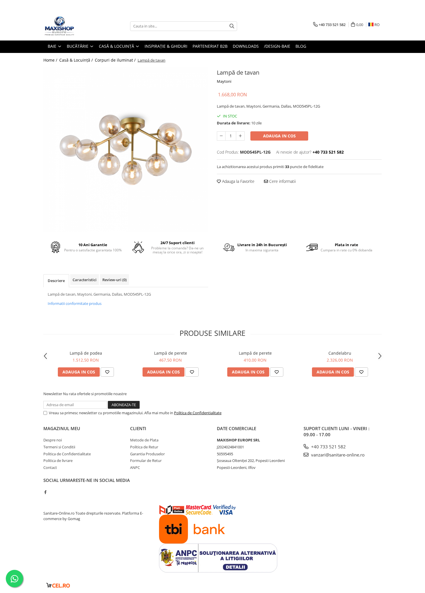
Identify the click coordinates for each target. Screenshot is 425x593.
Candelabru (339, 353)
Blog (300, 46)
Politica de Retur (144, 447)
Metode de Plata (144, 440)
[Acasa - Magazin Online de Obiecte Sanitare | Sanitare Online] (72, 26)
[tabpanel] (125, 149)
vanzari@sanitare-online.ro (337, 455)
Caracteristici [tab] (85, 279)
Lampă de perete (170, 353)
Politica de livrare (58, 460)
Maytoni (224, 81)
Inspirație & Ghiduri (166, 46)
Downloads (246, 46)
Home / (50, 60)
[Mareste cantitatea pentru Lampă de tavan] (240, 136)
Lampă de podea (86, 353)
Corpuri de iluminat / (116, 60)
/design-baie (277, 46)
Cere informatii (282, 181)
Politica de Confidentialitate (197, 412)
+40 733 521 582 (328, 447)
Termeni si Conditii (59, 447)
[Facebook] (45, 492)
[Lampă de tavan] (125, 149)
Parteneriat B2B (210, 46)
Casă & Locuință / (76, 60)
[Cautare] (232, 26)
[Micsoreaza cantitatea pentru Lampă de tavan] (221, 136)
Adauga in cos (279, 136)
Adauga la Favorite (237, 181)
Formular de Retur (146, 460)
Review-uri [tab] (114, 279)
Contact (50, 467)
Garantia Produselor (147, 453)
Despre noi (52, 440)
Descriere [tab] (56, 280)
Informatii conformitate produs (74, 303)
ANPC (135, 467)
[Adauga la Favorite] (107, 372)
